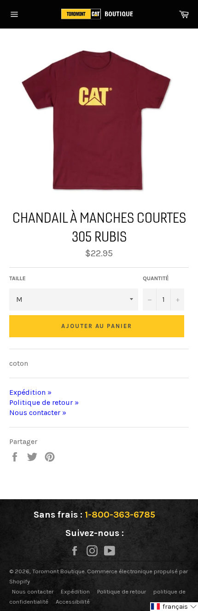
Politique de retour (121, 591)
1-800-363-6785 (120, 514)
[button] (174, 606)
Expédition (75, 591)
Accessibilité (73, 601)
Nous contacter (32, 591)
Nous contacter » (37, 412)
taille (17, 278)
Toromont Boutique (58, 571)
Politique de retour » (44, 402)
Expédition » (30, 392)
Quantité (156, 278)
